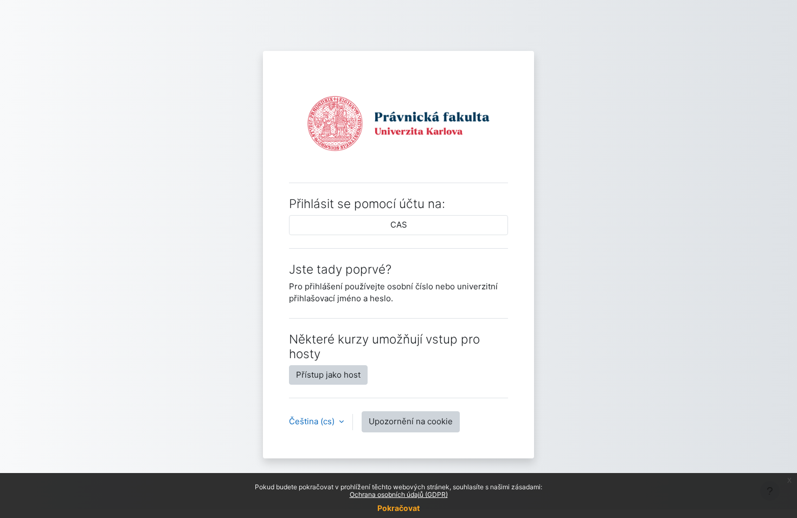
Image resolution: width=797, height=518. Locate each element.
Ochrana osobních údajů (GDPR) (399, 494)
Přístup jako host (328, 375)
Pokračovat (398, 508)
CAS (398, 224)
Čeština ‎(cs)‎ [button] (313, 421)
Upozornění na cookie (411, 421)
